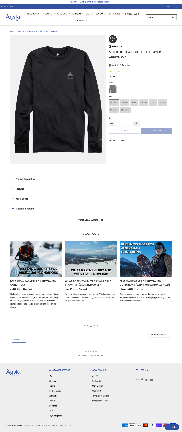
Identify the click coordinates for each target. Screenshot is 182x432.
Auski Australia (17, 426)
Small (134, 102)
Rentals (52, 401)
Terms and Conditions (100, 396)
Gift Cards (53, 396)
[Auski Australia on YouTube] (151, 380)
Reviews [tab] (17, 339)
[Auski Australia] (12, 17)
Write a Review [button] (160, 334)
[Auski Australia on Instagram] (147, 380)
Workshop (53, 406)
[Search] (173, 17)
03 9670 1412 (7, 6)
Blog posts (91, 234)
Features (20, 188)
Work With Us (97, 391)
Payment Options (55, 416)
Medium (144, 102)
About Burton (22, 198)
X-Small (125, 102)
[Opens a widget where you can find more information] (172, 427)
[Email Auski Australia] (137, 380)
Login (168, 6)
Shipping (52, 381)
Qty (110, 118)
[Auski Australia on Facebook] (142, 380)
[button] (34, 14)
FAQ (50, 376)
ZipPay (51, 411)
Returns (52, 386)
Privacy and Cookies (100, 401)
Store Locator (97, 386)
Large (153, 102)
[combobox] (161, 17)
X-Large (162, 102)
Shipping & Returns (25, 208)
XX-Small (114, 102)
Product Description (25, 179)
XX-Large (113, 110)
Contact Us (96, 381)
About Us (95, 376)
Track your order (55, 391)
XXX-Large (125, 110)
